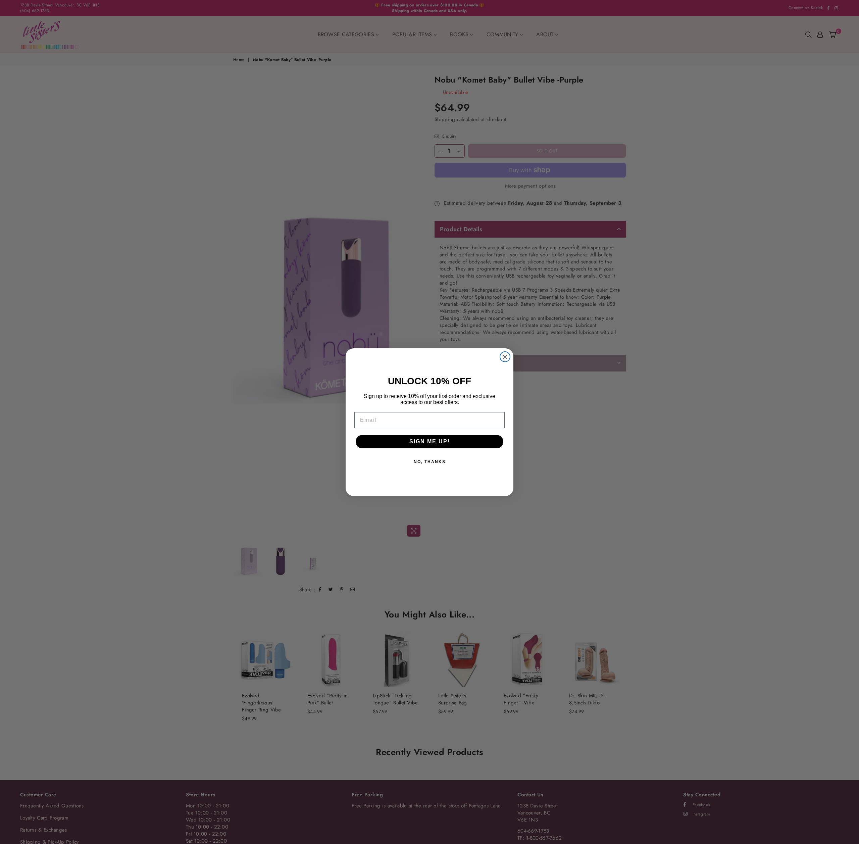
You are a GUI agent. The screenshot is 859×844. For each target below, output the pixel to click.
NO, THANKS (430, 461)
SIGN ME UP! (429, 441)
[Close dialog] (505, 357)
